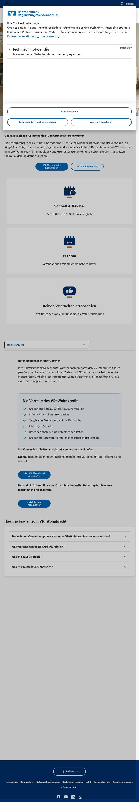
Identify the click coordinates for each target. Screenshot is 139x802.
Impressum (49, 36)
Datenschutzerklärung (21, 36)
